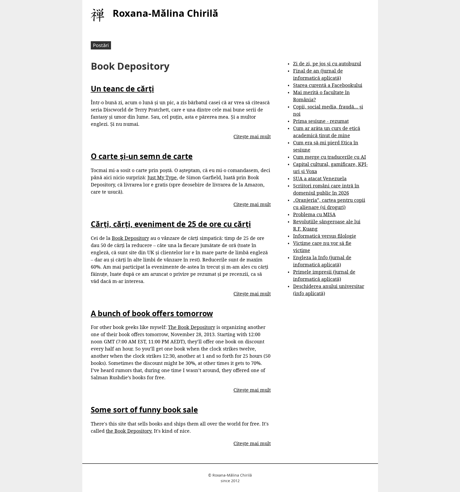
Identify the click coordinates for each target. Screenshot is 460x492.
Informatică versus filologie (324, 236)
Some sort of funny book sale (144, 410)
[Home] (97, 15)
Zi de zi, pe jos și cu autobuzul (327, 63)
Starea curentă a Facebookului (327, 85)
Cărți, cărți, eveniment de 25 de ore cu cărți (171, 224)
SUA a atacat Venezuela (320, 178)
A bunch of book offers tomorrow (152, 313)
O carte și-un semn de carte (142, 156)
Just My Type (162, 177)
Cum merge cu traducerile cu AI (329, 157)
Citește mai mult (252, 136)
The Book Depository (191, 327)
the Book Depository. (129, 431)
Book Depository (130, 238)
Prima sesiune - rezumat (321, 121)
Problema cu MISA (314, 214)
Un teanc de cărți (122, 89)
